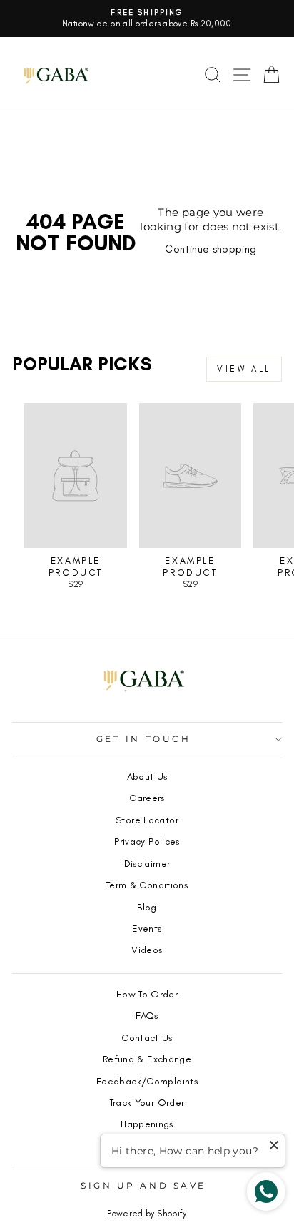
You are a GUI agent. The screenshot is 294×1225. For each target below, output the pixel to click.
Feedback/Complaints (147, 1081)
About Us (147, 776)
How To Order (147, 994)
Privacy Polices (147, 841)
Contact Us (147, 1037)
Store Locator (147, 819)
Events (146, 928)
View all (244, 369)
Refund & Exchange (147, 1058)
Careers (147, 797)
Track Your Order (147, 1102)
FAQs (147, 1015)
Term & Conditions (147, 884)
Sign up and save (143, 1186)
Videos (146, 949)
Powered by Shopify (147, 1214)
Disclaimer (147, 863)
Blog (146, 907)
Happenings (147, 1123)
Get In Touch (143, 739)
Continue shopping (210, 249)
